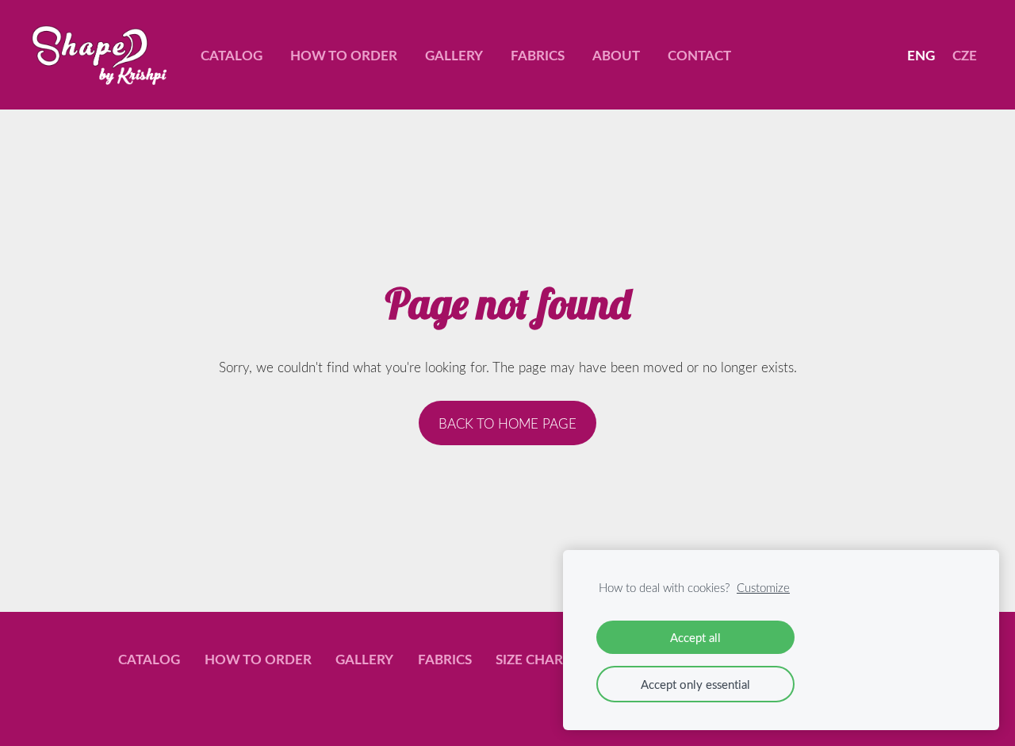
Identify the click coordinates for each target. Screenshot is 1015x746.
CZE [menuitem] (964, 54)
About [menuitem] (616, 54)
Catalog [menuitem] (231, 54)
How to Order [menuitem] (343, 54)
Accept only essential (695, 684)
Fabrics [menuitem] (538, 54)
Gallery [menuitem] (454, 54)
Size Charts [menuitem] (537, 658)
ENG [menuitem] (921, 54)
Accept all (695, 637)
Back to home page (507, 423)
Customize (763, 587)
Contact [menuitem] (699, 54)
